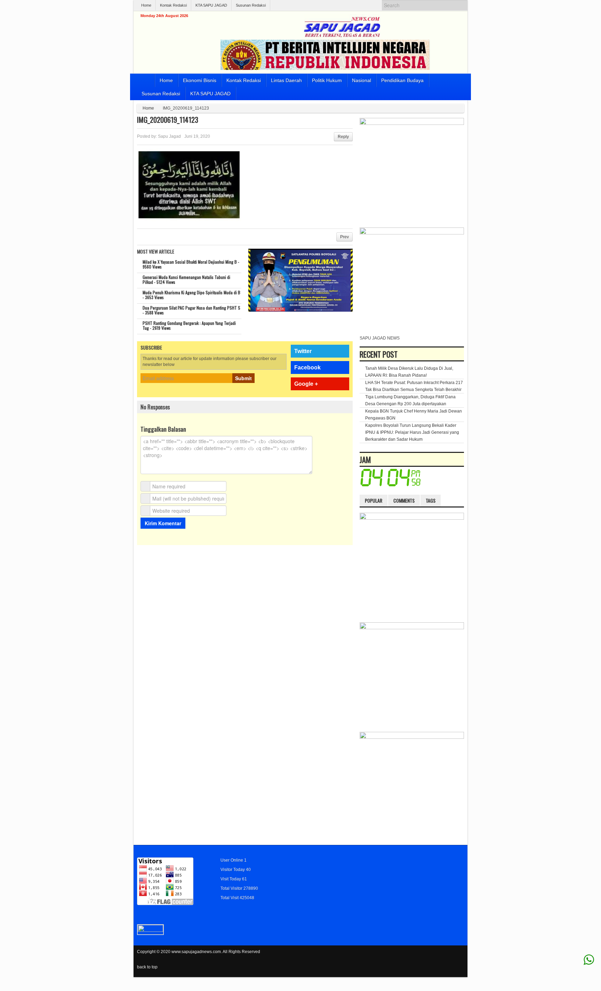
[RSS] (460, 956)
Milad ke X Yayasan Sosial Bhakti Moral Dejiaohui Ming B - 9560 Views (191, 264)
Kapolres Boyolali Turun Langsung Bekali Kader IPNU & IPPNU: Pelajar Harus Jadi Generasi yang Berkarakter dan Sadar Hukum (412, 432)
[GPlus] (450, 956)
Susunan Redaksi (251, 5)
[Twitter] (431, 956)
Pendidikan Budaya (402, 80)
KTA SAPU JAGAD (211, 5)
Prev (344, 236)
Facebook (307, 367)
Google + (306, 384)
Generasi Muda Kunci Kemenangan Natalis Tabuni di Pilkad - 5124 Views (186, 279)
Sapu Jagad (169, 136)
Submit (243, 378)
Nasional (361, 80)
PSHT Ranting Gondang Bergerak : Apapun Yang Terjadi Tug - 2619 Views (189, 325)
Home (146, 5)
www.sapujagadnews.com (196, 951)
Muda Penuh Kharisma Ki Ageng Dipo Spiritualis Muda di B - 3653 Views (191, 294)
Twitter (303, 351)
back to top (147, 967)
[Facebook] (441, 956)
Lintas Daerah (286, 80)
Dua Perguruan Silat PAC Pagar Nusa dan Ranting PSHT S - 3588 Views (191, 310)
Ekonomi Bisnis (199, 80)
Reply (343, 136)
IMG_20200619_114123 (167, 119)
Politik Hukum (327, 80)
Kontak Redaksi (173, 5)
